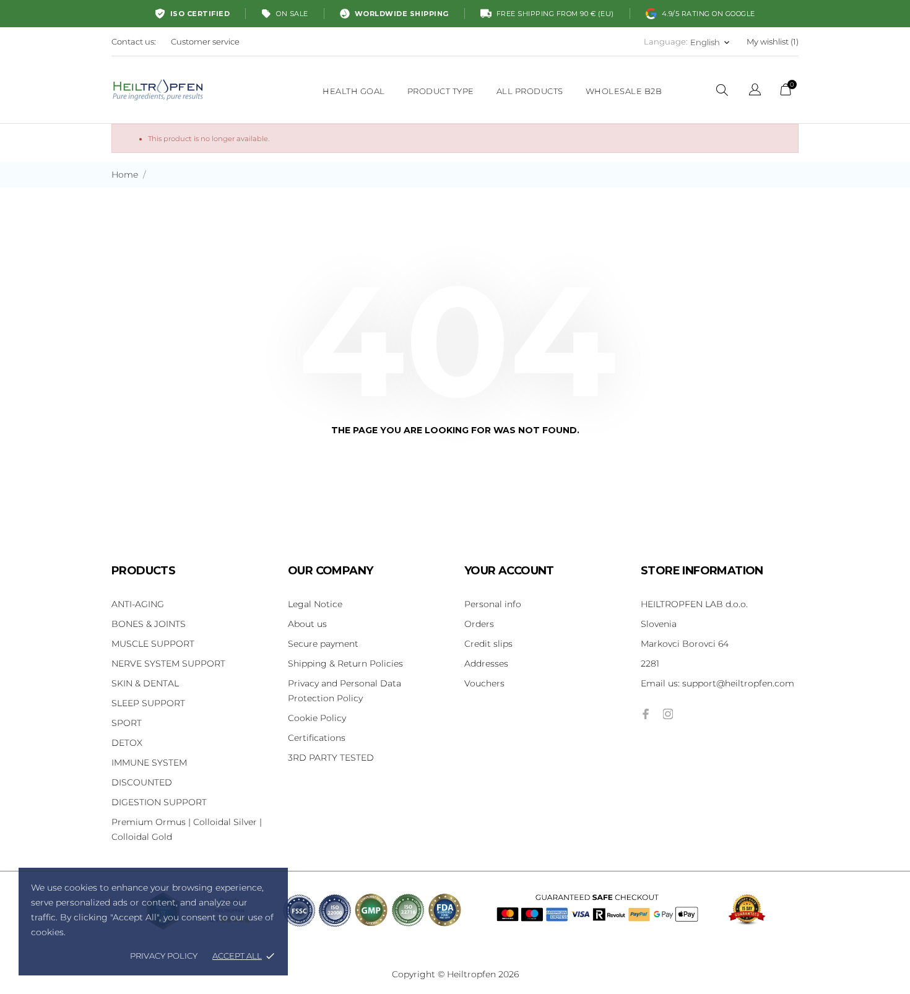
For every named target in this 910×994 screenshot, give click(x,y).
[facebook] (646, 714)
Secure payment (323, 643)
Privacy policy (163, 956)
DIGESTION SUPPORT (159, 802)
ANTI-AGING (137, 604)
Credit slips (488, 643)
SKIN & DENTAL (145, 683)
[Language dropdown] (755, 91)
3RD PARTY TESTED (331, 757)
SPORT (126, 722)
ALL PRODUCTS (529, 91)
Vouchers (484, 683)
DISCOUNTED (141, 782)
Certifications (316, 737)
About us (307, 623)
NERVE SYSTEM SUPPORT (168, 663)
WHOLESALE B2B (624, 91)
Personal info (492, 604)
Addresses (486, 663)
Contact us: (133, 41)
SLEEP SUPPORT (148, 703)
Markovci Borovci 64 (685, 643)
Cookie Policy (317, 718)
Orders (479, 623)
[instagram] (668, 714)
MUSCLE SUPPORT (152, 643)
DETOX (126, 742)
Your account (509, 570)
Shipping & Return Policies (345, 663)
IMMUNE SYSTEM (149, 762)
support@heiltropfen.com (717, 683)
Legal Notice (315, 604)
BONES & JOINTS (148, 623)
